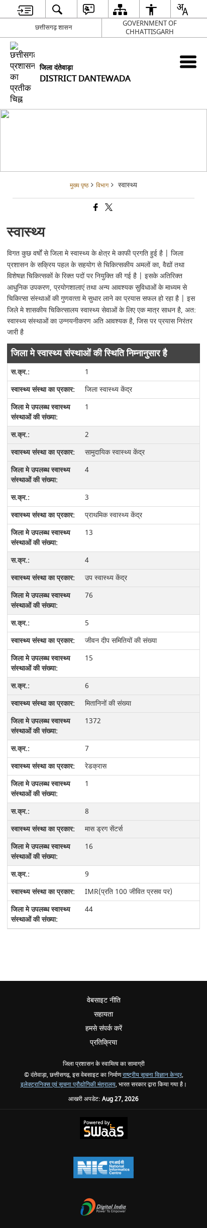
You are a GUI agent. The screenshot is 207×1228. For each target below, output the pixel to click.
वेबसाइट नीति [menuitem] (104, 1000)
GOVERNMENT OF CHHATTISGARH (150, 28)
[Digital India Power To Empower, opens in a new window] (103, 1208)
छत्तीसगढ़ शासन (53, 27)
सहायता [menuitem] (103, 1014)
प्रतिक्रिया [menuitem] (103, 1042)
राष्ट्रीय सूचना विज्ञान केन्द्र (152, 1075)
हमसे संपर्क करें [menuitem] (103, 1028)
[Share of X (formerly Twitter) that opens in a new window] (108, 208)
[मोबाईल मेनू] (188, 61)
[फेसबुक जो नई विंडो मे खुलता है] (94, 208)
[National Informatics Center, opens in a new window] (103, 1168)
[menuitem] (25, 9)
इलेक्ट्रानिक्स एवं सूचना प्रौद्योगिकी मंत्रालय (68, 1084)
